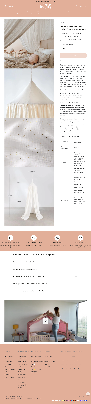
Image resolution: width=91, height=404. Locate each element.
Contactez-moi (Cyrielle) (34, 245)
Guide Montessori (10, 369)
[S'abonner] (86, 357)
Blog (6, 367)
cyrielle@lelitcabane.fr (38, 361)
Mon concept (8, 356)
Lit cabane (48, 356)
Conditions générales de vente (22, 384)
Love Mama (12, 396)
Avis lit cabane (9, 364)
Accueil (62, 22)
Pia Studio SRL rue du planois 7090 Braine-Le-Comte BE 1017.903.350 (22, 398)
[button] (76, 6)
